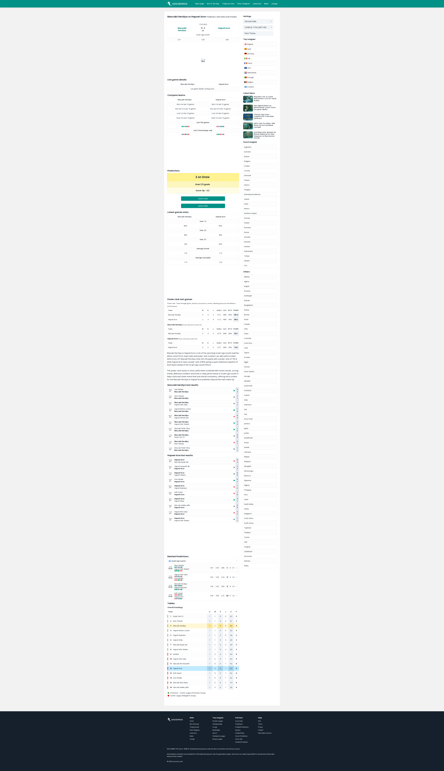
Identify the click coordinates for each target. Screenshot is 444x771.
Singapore (248, 513)
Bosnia (246, 315)
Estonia (247, 367)
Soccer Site (238, 739)
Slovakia (247, 237)
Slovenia (247, 242)
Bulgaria (247, 161)
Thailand (247, 532)
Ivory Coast (248, 419)
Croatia (247, 166)
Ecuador (247, 357)
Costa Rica (248, 343)
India (246, 400)
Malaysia (247, 461)
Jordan (246, 433)
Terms (260, 724)
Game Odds (203, 206)
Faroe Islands (249, 371)
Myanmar (247, 480)
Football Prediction (241, 742)
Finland (246, 180)
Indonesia (247, 405)
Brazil (246, 319)
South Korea (248, 523)
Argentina (247, 147)
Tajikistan (247, 528)
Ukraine (247, 261)
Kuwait (246, 447)
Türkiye (247, 256)
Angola (246, 286)
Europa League (217, 739)
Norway (247, 218)
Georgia (247, 376)
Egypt (246, 362)
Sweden (247, 246)
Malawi (246, 457)
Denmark (247, 175)
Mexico (247, 208)
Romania (247, 227)
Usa (245, 265)
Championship (217, 724)
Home (192, 721)
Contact (260, 730)
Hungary (247, 190)
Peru (246, 495)
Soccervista (239, 721)
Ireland (246, 199)
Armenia (247, 291)
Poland (246, 223)
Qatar (246, 499)
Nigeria (246, 485)
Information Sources (264, 733)
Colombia (247, 338)
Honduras (247, 390)
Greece (246, 185)
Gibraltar (247, 381)
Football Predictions (241, 727)
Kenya (246, 442)
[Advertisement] (203, 60)
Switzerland (248, 251)
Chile (246, 329)
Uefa (249, 68)
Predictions (239, 724)
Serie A (215, 733)
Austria (246, 156)
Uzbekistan (248, 551)
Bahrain (247, 300)
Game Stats (203, 198)
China (246, 333)
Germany (250, 54)
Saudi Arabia (248, 504)
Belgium (250, 82)
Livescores (257, 4)
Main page (199, 4)
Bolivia (246, 310)
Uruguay (247, 547)
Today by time (228, 4)
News (266, 4)
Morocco (247, 476)
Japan (246, 428)
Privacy (260, 727)
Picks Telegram (243, 4)
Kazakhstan (248, 438)
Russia (246, 232)
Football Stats (239, 733)
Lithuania (247, 452)
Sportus (237, 730)
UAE (245, 542)
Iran (245, 409)
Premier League (218, 721)
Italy (248, 58)
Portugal (250, 77)
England (250, 44)
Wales (246, 566)
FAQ (259, 721)
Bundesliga (216, 730)
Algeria (246, 281)
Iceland (246, 395)
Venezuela (248, 556)
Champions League (219, 736)
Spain (249, 49)
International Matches (252, 194)
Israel (246, 204)
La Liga (215, 727)
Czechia (247, 171)
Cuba (246, 348)
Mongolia (247, 466)
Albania (247, 277)
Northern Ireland (250, 213)
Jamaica (247, 423)
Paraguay (247, 490)
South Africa (248, 518)
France (249, 63)
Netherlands (251, 73)
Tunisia (246, 537)
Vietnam (247, 561)
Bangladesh (248, 305)
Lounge (274, 4)
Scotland (250, 87)
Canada (247, 324)
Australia (247, 152)
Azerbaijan (248, 296)
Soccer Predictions (241, 736)
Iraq (245, 414)
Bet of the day (213, 4)
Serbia (246, 509)
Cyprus (246, 352)
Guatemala (248, 386)
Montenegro (248, 471)
